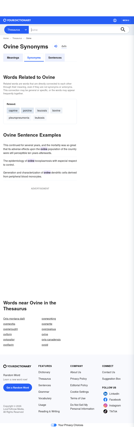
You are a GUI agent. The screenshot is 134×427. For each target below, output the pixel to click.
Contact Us (108, 372)
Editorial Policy (79, 385)
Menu (126, 20)
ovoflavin (8, 345)
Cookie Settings (79, 392)
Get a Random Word (18, 387)
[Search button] (124, 29)
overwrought (10, 329)
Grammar (43, 392)
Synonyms (34, 57)
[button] (115, 20)
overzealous (49, 329)
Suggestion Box (111, 378)
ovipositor (9, 339)
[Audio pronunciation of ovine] (55, 46)
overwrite (47, 324)
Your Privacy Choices (70, 425)
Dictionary (44, 372)
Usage (42, 405)
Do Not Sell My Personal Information (82, 407)
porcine (27, 110)
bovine (56, 110)
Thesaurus (14, 30)
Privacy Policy (78, 378)
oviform (7, 334)
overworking (49, 318)
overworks (9, 324)
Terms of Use (77, 398)
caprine (13, 110)
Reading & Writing (49, 411)
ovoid (45, 345)
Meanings (13, 57)
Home (6, 38)
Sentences (55, 57)
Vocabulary (44, 398)
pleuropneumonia (19, 117)
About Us (75, 372)
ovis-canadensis (51, 339)
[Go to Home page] (17, 20)
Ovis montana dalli (14, 318)
